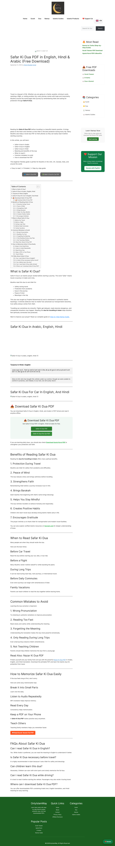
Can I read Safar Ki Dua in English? (25, 258)
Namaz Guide (39, 832)
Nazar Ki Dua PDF (60, 660)
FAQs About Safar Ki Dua (21, 256)
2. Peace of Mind (20, 206)
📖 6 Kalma (86, 78)
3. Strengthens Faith (21, 208)
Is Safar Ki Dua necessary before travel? (27, 260)
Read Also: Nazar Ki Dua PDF (24, 242)
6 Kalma (39, 830)
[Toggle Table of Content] (37, 186)
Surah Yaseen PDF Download (92, 50)
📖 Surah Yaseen (88, 74)
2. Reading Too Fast (21, 234)
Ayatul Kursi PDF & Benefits (92, 53)
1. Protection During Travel (22, 204)
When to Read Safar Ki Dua (20, 218)
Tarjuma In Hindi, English (20, 193)
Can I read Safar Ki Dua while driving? (26, 264)
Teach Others (19, 254)
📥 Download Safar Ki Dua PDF (22, 198)
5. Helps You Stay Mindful (23, 212)
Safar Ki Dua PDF (41, 429)
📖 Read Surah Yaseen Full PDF (23, 733)
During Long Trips (20, 224)
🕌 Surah (86, 102)
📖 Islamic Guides (89, 114)
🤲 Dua (85, 106)
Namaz (47, 18)
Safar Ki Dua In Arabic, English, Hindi (24, 191)
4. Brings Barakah (21, 210)
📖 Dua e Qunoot (88, 81)
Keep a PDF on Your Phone (23, 252)
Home (25, 18)
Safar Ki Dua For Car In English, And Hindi (25, 196)
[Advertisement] (41, 35)
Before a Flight (19, 222)
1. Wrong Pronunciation (21, 232)
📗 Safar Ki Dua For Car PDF (50, 174)
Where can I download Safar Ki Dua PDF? (27, 266)
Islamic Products (73, 18)
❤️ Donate (108, 841)
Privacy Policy (57, 814)
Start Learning (93, 139)
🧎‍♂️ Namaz (86, 110)
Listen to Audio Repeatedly (23, 248)
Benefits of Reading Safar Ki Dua (23, 202)
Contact (57, 812)
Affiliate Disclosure (57, 817)
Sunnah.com (49, 526)
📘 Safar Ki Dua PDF (30, 174)
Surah (33, 18)
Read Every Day (20, 250)
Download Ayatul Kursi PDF (56, 442)
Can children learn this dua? (24, 262)
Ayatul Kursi (39, 828)
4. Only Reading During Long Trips (25, 238)
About (57, 810)
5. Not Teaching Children (22, 240)
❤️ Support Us (87, 18)
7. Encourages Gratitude (22, 216)
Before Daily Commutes (21, 226)
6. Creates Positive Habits (23, 214)
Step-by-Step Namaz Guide (60, 317)
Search (100, 28)
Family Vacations (20, 228)
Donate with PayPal (93, 168)
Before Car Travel (20, 220)
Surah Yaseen (39, 825)
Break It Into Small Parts (22, 246)
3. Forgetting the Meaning (23, 236)
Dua (39, 18)
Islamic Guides (58, 18)
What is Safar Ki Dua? (19, 189)
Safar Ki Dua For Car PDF (41, 434)
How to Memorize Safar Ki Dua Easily (24, 244)
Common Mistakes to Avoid (21, 230)
